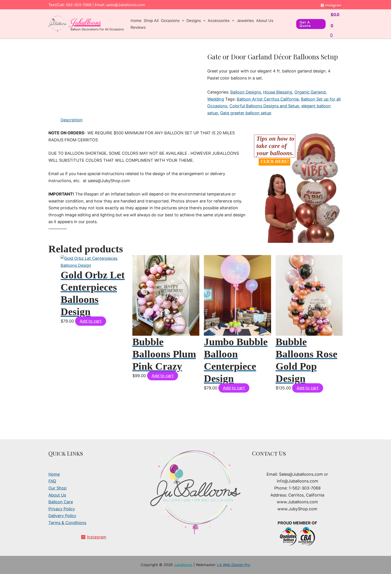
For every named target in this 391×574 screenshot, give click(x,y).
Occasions (170, 20)
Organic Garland (310, 92)
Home (136, 20)
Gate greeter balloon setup (245, 113)
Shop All (151, 20)
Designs (193, 20)
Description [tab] (72, 120)
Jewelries (245, 20)
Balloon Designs (245, 92)
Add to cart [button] (91, 321)
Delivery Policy (62, 515)
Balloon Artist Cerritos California (268, 99)
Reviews (138, 27)
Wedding (215, 99)
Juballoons (85, 21)
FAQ (52, 481)
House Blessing (277, 92)
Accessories (219, 20)
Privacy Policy (61, 508)
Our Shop (57, 488)
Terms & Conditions (67, 522)
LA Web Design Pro (233, 564)
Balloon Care (60, 501)
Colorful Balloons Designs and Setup (264, 106)
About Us (264, 20)
